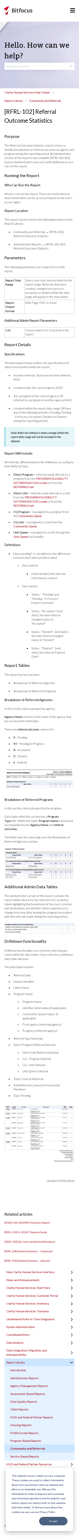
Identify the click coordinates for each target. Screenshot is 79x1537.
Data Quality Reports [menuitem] (23, 1401)
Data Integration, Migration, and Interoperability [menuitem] (26, 1352)
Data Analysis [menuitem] (15, 1342)
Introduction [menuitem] (18, 1370)
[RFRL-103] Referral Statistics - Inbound (27, 1260)
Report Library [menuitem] (15, 1362)
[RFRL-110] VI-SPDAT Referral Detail (25, 1232)
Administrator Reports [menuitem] (24, 1378)
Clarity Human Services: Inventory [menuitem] (27, 1303)
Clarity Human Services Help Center (27, 92)
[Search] (71, 66)
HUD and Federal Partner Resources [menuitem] (29, 1464)
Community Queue (30, 516)
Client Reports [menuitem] (19, 1409)
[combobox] (36, 66)
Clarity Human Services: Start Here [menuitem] (28, 1287)
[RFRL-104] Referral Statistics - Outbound (28, 1251)
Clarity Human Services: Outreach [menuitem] (27, 1311)
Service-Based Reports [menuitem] (24, 1456)
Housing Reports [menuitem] (21, 1425)
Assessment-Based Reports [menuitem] (27, 1393)
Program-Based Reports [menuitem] (25, 1440)
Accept (53, 1521)
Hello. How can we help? (36, 51)
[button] (72, 1272)
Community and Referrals (45, 100)
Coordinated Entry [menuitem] (18, 1334)
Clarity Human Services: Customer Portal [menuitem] (32, 1295)
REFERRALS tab (23, 487)
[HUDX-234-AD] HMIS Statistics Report (27, 1222)
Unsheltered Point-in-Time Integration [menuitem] (30, 1319)
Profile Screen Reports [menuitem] (24, 1433)
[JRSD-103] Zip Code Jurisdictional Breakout (29, 1241)
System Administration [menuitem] (20, 1327)
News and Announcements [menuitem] (23, 1280)
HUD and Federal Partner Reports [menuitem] (31, 1417)
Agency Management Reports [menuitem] (29, 1386)
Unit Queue (20, 536)
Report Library (13, 100)
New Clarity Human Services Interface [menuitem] (30, 1272)
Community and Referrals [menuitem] (27, 1448)
